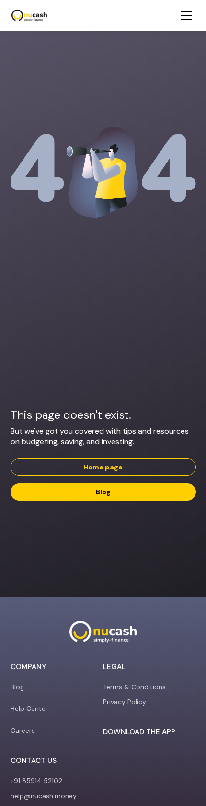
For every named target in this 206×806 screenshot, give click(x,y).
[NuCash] (29, 15)
